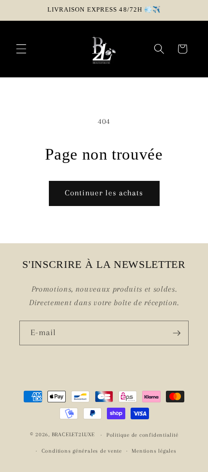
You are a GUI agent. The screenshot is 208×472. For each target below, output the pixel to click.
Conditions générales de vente (82, 450)
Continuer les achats (104, 193)
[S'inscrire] (176, 333)
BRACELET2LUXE (73, 434)
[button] (21, 48)
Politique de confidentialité (142, 434)
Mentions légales (154, 450)
